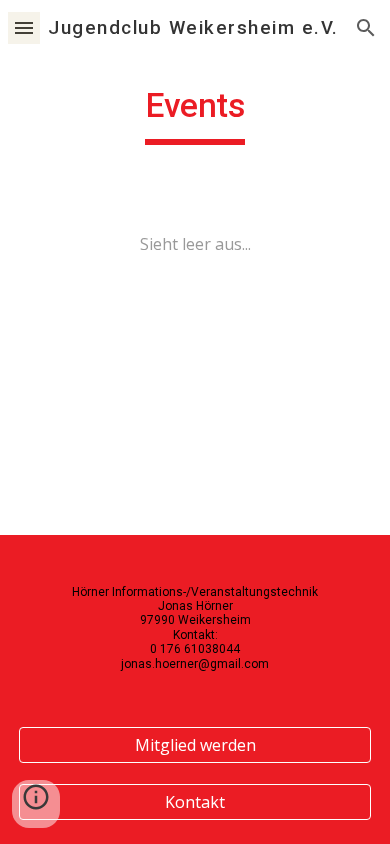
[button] (24, 27)
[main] (195, 115)
